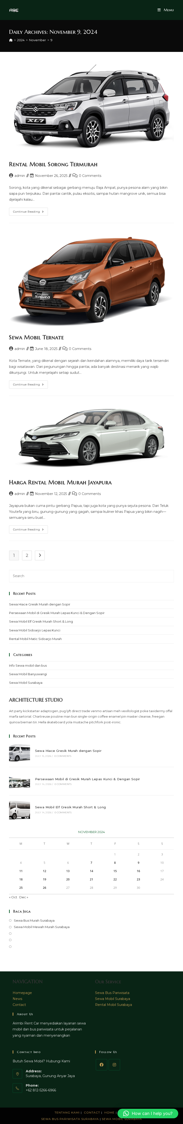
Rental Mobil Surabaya (113, 1005)
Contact (19, 1005)
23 (138, 879)
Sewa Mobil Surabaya (25, 682)
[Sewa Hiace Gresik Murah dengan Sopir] (19, 753)
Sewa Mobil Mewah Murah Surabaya (42, 927)
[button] (147, 1113)
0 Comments (90, 176)
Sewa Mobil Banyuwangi (28, 674)
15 (115, 871)
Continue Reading (30, 213)
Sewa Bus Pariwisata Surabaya (70, 1119)
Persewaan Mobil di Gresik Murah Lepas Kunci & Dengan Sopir (57, 613)
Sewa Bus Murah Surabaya (34, 920)
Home (109, 1112)
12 (44, 871)
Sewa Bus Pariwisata (112, 993)
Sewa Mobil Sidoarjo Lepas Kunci (34, 630)
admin (20, 176)
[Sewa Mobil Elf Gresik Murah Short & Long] (19, 809)
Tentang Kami (67, 1112)
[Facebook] (101, 1064)
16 (138, 871)
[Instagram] (114, 1064)
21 (91, 879)
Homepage (22, 993)
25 (21, 888)
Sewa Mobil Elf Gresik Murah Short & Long (41, 621)
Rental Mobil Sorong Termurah (53, 164)
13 (68, 871)
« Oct (13, 897)
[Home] (11, 40)
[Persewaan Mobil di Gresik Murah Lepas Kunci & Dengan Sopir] (19, 781)
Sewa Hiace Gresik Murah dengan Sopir (39, 604)
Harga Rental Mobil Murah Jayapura (60, 482)
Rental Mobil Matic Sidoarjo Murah (35, 639)
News (17, 999)
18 (21, 879)
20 (68, 879)
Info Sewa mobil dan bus (28, 665)
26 (44, 888)
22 (115, 879)
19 (44, 879)
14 (91, 871)
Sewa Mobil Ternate (36, 337)
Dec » (23, 897)
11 (21, 871)
